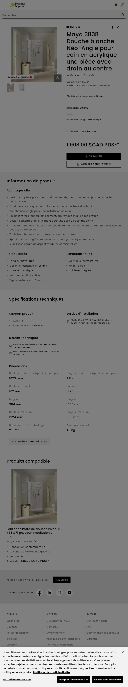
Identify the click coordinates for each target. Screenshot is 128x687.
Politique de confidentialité (51, 672)
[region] (64, 667)
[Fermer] (122, 652)
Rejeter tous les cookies (107, 679)
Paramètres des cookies (17, 679)
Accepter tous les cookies (73, 679)
